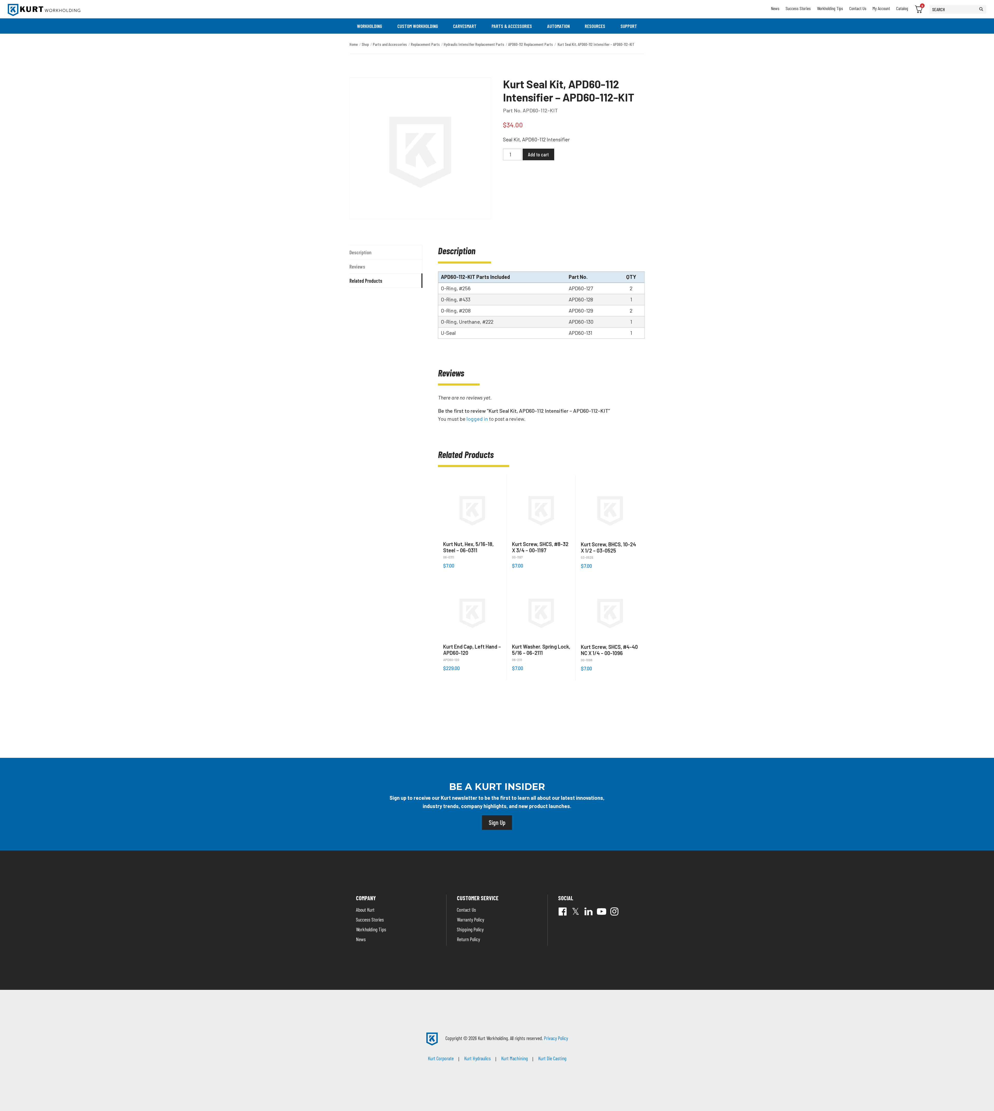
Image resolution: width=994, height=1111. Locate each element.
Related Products (365, 281)
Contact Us (857, 8)
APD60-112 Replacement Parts (530, 44)
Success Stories (798, 8)
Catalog (902, 8)
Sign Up (497, 822)
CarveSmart (465, 26)
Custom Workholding (417, 26)
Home (353, 44)
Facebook (562, 911)
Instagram (614, 911)
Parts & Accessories (512, 26)
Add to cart (538, 154)
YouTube (601, 911)
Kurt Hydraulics (477, 1058)
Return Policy (468, 939)
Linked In (588, 911)
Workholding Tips (830, 8)
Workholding (369, 26)
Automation (558, 26)
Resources (595, 26)
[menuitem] (369, 26)
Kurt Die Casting (552, 1058)
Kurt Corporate (441, 1058)
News (775, 8)
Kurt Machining (514, 1058)
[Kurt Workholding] (44, 10)
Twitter (575, 911)
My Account (881, 8)
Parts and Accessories (390, 44)
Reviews (357, 266)
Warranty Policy (470, 919)
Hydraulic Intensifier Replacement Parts (474, 44)
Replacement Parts (425, 44)
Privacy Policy (556, 1038)
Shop (365, 44)
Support (628, 26)
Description (360, 252)
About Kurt (365, 909)
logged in (477, 419)
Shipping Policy (470, 929)
